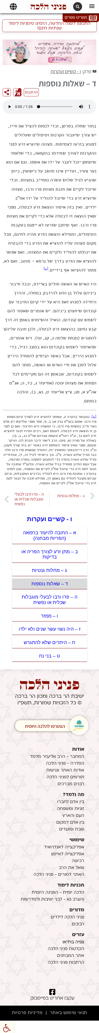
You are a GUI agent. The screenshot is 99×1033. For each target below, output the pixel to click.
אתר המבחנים (70, 956)
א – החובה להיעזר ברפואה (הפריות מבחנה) (49, 535)
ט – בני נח (49, 656)
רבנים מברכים (71, 784)
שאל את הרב (71, 868)
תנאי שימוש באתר (68, 1013)
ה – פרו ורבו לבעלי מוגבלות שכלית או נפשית (49, 599)
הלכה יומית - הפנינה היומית (58, 893)
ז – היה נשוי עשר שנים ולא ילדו (50, 629)
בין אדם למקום (70, 823)
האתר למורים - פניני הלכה (59, 875)
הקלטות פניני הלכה (66, 949)
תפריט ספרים (76, 17)
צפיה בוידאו (73, 942)
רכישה (78, 861)
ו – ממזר (49, 616)
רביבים (78, 924)
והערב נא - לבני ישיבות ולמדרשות (52, 899)
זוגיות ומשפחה (70, 809)
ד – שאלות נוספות (49, 583)
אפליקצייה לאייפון (67, 854)
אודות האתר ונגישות (65, 770)
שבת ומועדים (71, 829)
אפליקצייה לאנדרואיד (64, 847)
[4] (46, 268)
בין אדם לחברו (70, 802)
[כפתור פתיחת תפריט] (13, 6)
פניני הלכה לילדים (67, 917)
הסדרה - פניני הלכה (65, 764)
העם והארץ (73, 816)
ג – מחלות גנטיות (49, 570)
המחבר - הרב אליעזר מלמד (57, 757)
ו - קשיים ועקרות (65, 71)
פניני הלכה (48, 6)
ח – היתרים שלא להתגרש (49, 642)
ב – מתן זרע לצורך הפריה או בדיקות (49, 554)
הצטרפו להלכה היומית (45, 726)
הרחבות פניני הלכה (66, 963)
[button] (91, 6)
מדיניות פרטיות (27, 1013)
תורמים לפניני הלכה (65, 777)
